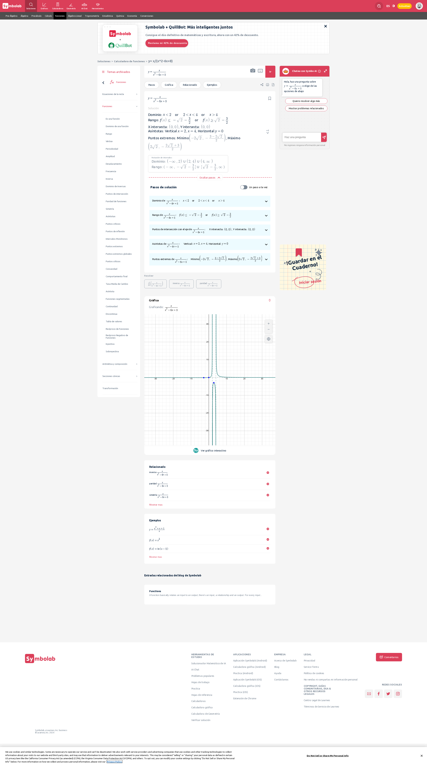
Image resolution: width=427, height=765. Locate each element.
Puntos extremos (114, 246)
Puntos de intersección (117, 194)
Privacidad (309, 660)
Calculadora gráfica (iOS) (247, 685)
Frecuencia (111, 171)
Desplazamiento (114, 164)
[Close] (421, 755)
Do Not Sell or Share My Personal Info (328, 755)
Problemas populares (202, 675)
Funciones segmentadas (118, 299)
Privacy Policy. (114, 761)
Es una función (113, 119)
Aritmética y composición (114, 364)
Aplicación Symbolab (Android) (250, 660)
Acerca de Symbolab (285, 660)
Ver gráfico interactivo (213, 450)
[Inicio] (40, 663)
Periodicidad (112, 149)
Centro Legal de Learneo (317, 700)
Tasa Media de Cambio (117, 284)
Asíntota (110, 291)
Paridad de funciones (116, 201)
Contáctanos (281, 679)
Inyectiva (110, 344)
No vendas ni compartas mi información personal (331, 679)
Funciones (107, 106)
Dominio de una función (117, 126)
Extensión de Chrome (244, 698)
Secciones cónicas (111, 376)
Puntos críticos (113, 224)
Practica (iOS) (240, 692)
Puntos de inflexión (115, 231)
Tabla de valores (114, 321)
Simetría (110, 209)
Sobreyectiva (112, 351)
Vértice (109, 141)
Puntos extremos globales (119, 254)
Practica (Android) (243, 673)
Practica (195, 688)
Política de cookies (314, 673)
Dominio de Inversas (116, 186)
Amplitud (110, 156)
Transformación (110, 388)
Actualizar (404, 6)
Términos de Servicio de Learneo (321, 706)
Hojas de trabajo (200, 682)
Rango (109, 134)
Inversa (109, 179)
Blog (276, 666)
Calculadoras (198, 701)
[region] (213, 756)
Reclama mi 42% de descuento (167, 43)
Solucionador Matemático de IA (208, 663)
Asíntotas (110, 216)
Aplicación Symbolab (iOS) (247, 679)
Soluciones (103, 61)
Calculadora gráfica (202, 707)
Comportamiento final (116, 276)
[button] (252, 74)
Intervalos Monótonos (117, 239)
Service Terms (311, 666)
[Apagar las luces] (393, 6)
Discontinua (111, 314)
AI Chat (195, 669)
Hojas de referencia (201, 694)
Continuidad (112, 306)
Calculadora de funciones (129, 61)
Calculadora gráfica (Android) (249, 666)
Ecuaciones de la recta (113, 94)
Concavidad (111, 269)
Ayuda (277, 673)
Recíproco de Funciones (117, 329)
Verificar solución (200, 720)
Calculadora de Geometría (205, 713)
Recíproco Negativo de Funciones (117, 336)
